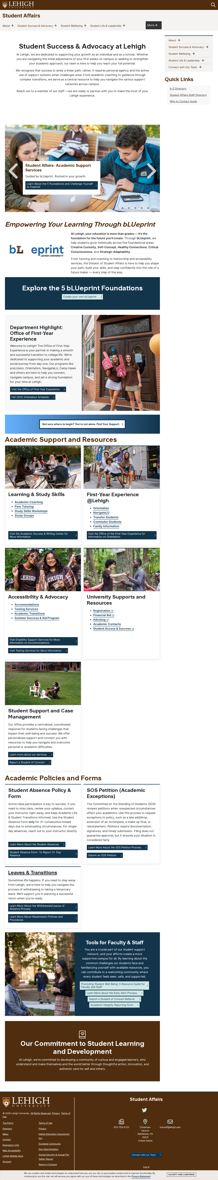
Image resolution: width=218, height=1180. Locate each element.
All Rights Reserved (41, 1113)
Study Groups (24, 515)
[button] (213, 5)
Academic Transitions (30, 614)
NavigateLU (101, 513)
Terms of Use (45, 1123)
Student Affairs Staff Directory (188, 95)
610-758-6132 (121, 1127)
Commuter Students (107, 522)
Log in (146, 1166)
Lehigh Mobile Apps (13, 1155)
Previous (14, 171)
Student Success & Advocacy (36, 26)
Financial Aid (102, 615)
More (152, 25)
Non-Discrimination (48, 1149)
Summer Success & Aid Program (37, 618)
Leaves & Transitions (32, 873)
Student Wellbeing (72, 26)
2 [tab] (129, 207)
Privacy (56, 1113)
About (7, 26)
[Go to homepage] (37, 1102)
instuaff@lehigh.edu (170, 1124)
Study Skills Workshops (31, 511)
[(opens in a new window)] (18, 5)
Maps (5, 1134)
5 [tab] (148, 207)
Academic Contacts (107, 624)
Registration (101, 611)
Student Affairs (21, 15)
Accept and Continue (181, 1174)
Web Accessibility (12, 1150)
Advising (99, 620)
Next (151, 171)
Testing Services (26, 609)
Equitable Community (50, 1143)
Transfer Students (105, 517)
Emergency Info (11, 1145)
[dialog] (109, 1175)
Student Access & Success (112, 629)
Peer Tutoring (24, 507)
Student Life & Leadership (106, 26)
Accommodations (27, 605)
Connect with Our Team (183, 67)
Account (7, 1161)
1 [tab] (122, 207)
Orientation (101, 508)
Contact (7, 1139)
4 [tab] (141, 207)
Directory (7, 1128)
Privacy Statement (141, 1176)
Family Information (106, 526)
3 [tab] (135, 207)
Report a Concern (48, 1164)
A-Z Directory (178, 88)
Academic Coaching (29, 502)
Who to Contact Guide (183, 101)
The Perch (8, 1123)
